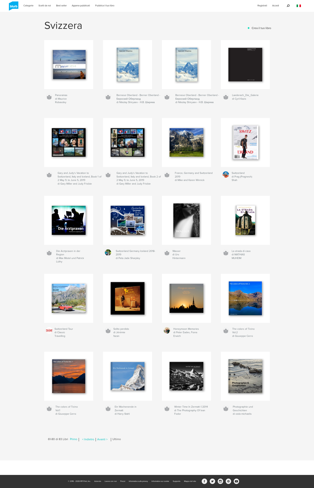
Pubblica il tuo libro (104, 5)
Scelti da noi (45, 5)
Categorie (28, 5)
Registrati (262, 5)
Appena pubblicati (81, 5)
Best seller (61, 5)
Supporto (176, 481)
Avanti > (102, 439)
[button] (299, 6)
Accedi (275, 5)
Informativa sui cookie (160, 481)
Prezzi (122, 481)
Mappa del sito (190, 481)
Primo (73, 439)
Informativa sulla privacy (138, 481)
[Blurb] (13, 7)
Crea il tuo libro (261, 28)
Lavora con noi (111, 481)
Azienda (97, 481)
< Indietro (88, 439)
